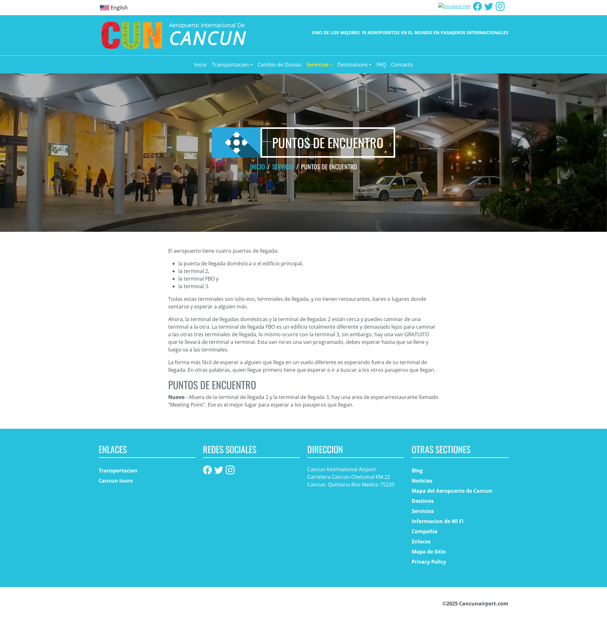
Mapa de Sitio (429, 551)
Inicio (200, 64)
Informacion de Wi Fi (437, 521)
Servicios (423, 511)
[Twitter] (488, 5)
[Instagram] (500, 5)
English (119, 7)
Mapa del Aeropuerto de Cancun (452, 490)
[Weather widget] (454, 5)
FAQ (381, 64)
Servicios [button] (317, 64)
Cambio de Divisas (279, 64)
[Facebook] (477, 5)
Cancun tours (116, 480)
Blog (417, 470)
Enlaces (421, 541)
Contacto (402, 64)
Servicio (283, 166)
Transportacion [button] (230, 64)
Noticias (422, 480)
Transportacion (118, 470)
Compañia (425, 531)
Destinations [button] (352, 64)
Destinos (423, 500)
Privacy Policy (429, 561)
